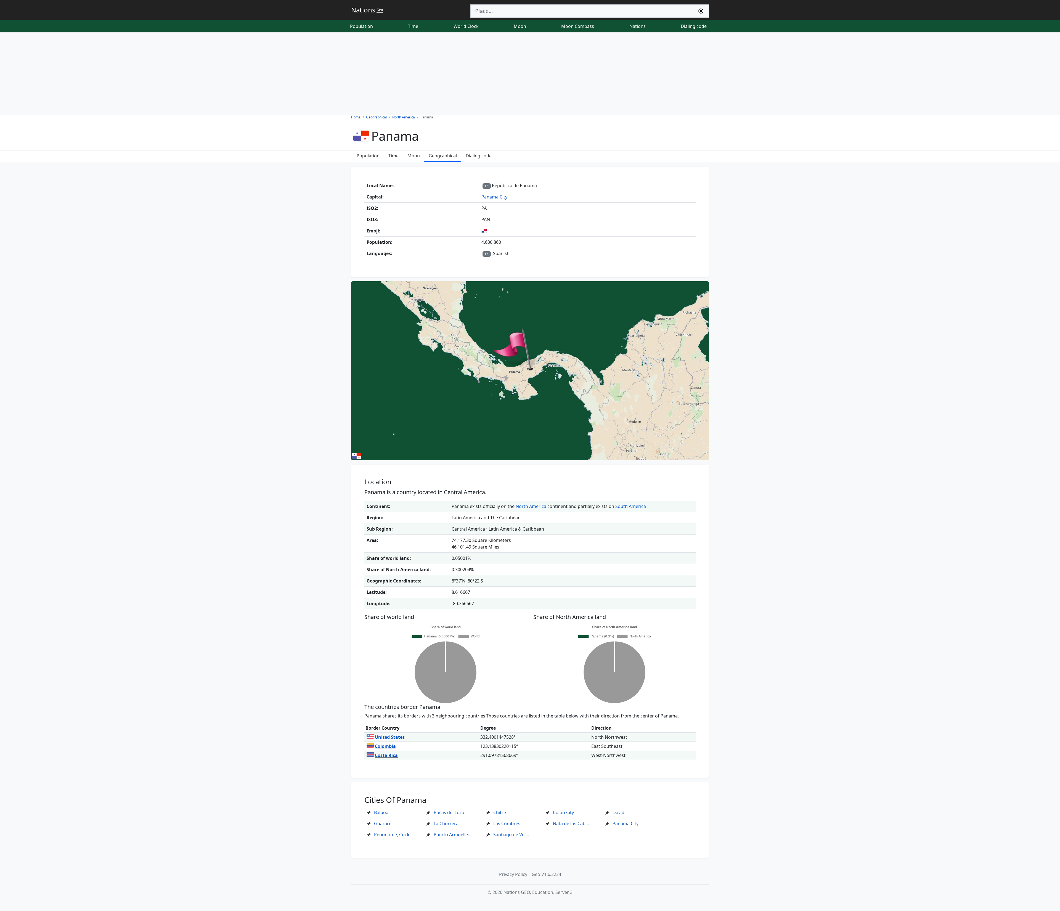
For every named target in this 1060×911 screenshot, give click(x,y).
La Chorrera (446, 823)
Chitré (499, 812)
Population (361, 26)
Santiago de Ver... (511, 834)
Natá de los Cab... (571, 823)
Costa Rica (386, 755)
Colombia (385, 746)
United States (390, 737)
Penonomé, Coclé (392, 834)
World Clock (466, 26)
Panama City (494, 197)
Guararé (382, 823)
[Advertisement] (530, 73)
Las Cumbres (506, 823)
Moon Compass (577, 26)
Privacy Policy (513, 874)
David (618, 812)
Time (413, 26)
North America (531, 506)
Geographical (443, 156)
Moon (520, 26)
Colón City (563, 812)
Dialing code (694, 26)
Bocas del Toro (449, 812)
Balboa (381, 812)
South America (630, 506)
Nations (637, 26)
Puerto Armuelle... (452, 834)
